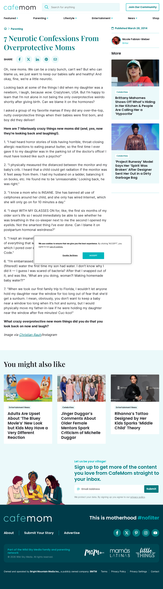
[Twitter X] (127, 533)
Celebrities (122, 92)
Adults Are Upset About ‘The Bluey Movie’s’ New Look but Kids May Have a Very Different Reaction (28, 425)
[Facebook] (117, 533)
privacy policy (137, 497)
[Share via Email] (55, 59)
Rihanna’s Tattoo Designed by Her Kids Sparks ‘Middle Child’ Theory (134, 421)
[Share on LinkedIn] (37, 59)
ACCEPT (93, 255)
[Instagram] (146, 533)
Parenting (17, 28)
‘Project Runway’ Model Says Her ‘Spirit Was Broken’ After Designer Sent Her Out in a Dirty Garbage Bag (134, 169)
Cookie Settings (70, 255)
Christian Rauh (30, 335)
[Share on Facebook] (19, 59)
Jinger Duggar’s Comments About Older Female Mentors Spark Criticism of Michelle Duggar (80, 425)
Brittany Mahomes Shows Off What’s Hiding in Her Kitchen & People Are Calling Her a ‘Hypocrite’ (135, 106)
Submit (151, 489)
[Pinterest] (136, 533)
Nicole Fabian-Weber (136, 39)
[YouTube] (155, 533)
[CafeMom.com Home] (20, 7)
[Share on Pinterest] (46, 59)
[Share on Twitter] (28, 59)
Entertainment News (19, 407)
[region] (82, 250)
